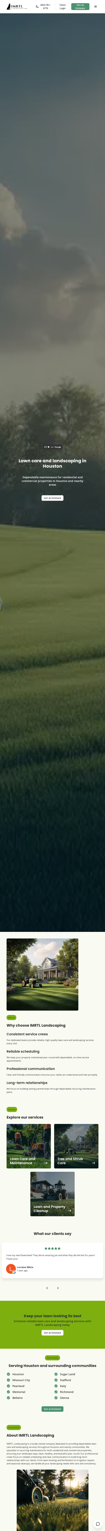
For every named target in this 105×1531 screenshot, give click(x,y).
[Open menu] (95, 6)
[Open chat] (98, 1523)
